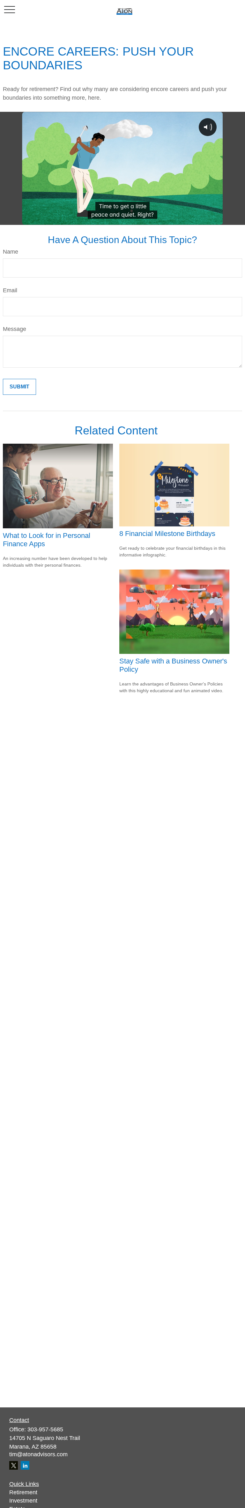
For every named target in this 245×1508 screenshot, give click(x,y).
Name (10, 252)
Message (14, 329)
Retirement (23, 1492)
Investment (23, 1500)
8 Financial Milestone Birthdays (167, 534)
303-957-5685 (45, 1429)
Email (10, 290)
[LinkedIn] (25, 1465)
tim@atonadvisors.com (38, 1454)
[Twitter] (13, 1465)
